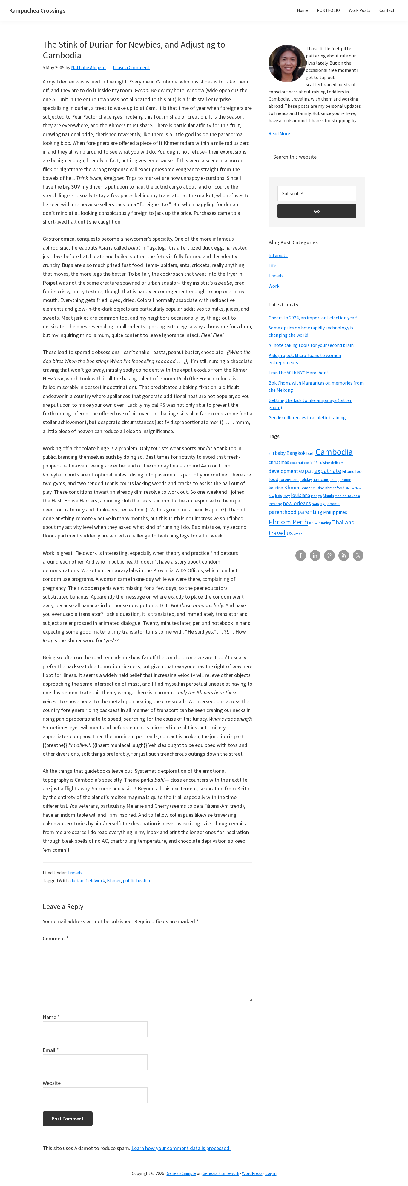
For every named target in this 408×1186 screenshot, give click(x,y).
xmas (298, 534)
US (289, 533)
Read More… (282, 133)
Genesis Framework (221, 1173)
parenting (309, 511)
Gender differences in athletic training (307, 417)
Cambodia (334, 451)
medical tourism (347, 495)
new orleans (297, 503)
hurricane (321, 479)
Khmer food (334, 487)
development (283, 471)
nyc (323, 503)
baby (280, 453)
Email (51, 1050)
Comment (56, 938)
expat (306, 470)
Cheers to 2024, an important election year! (313, 318)
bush (310, 453)
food (273, 479)
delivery (337, 462)
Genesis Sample (181, 1173)
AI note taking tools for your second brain (311, 345)
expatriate (327, 471)
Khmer (114, 880)
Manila (328, 495)
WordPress (252, 1173)
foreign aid (289, 479)
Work (274, 286)
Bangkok (296, 453)
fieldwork (95, 880)
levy (286, 495)
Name (51, 1017)
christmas (279, 462)
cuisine (324, 462)
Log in (271, 1173)
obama (333, 503)
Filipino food (353, 471)
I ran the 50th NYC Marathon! (298, 373)
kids (278, 495)
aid (271, 453)
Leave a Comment (131, 67)
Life (272, 265)
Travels (75, 873)
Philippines (335, 512)
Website (52, 1082)
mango (316, 495)
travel (277, 533)
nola (315, 504)
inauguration (340, 479)
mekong (275, 503)
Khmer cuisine (312, 488)
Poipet (313, 523)
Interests (278, 255)
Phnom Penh (288, 521)
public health (136, 880)
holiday (306, 479)
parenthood (283, 511)
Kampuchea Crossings (37, 10)
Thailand (343, 522)
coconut (296, 462)
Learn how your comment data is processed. (181, 1148)
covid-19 (310, 462)
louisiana (300, 495)
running (325, 523)
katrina (276, 488)
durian (76, 880)
